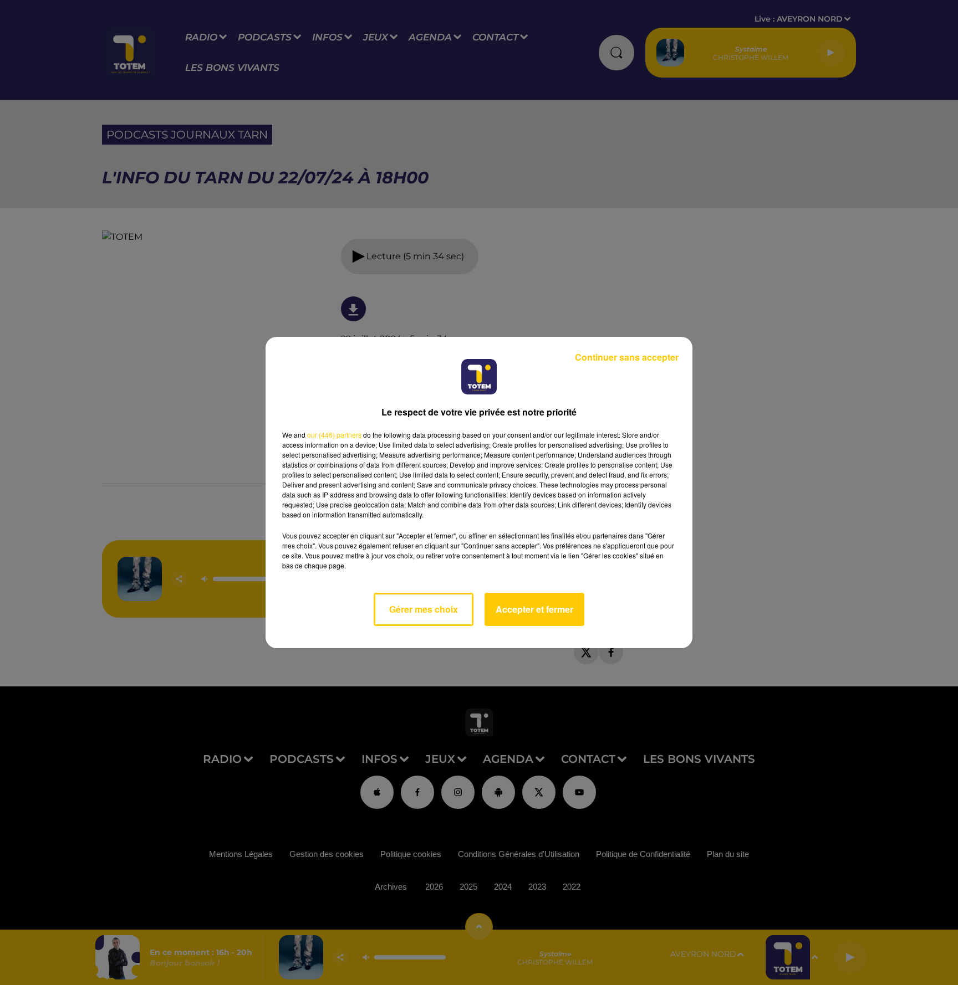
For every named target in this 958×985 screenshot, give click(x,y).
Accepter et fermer (534, 609)
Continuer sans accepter (627, 357)
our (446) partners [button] (334, 434)
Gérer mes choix (423, 609)
